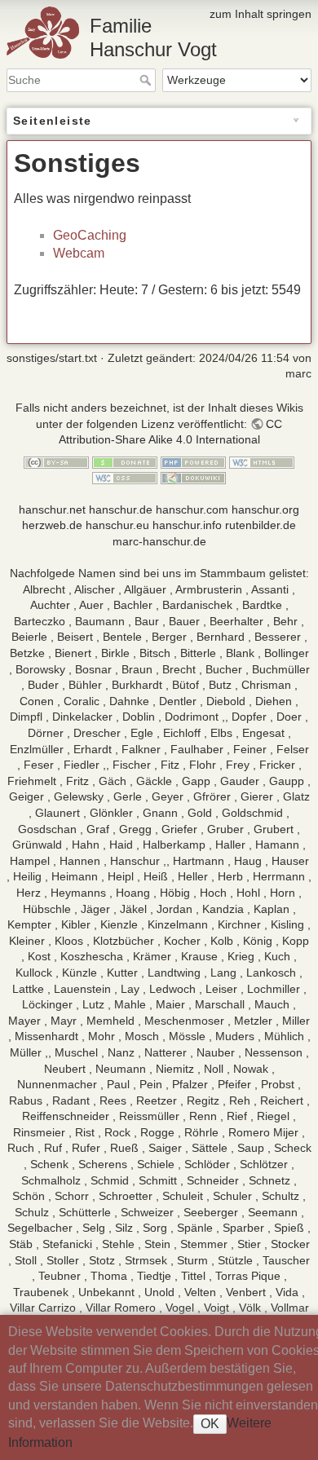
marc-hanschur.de (159, 541)
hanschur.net (52, 509)
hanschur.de (120, 509)
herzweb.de (52, 525)
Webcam (78, 253)
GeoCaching (89, 235)
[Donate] (124, 461)
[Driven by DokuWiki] (193, 477)
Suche (147, 80)
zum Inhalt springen (260, 13)
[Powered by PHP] (193, 461)
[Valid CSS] (124, 477)
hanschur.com (192, 509)
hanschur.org (265, 509)
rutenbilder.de (260, 525)
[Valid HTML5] (261, 461)
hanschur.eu (117, 525)
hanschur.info (187, 525)
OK (210, 1424)
